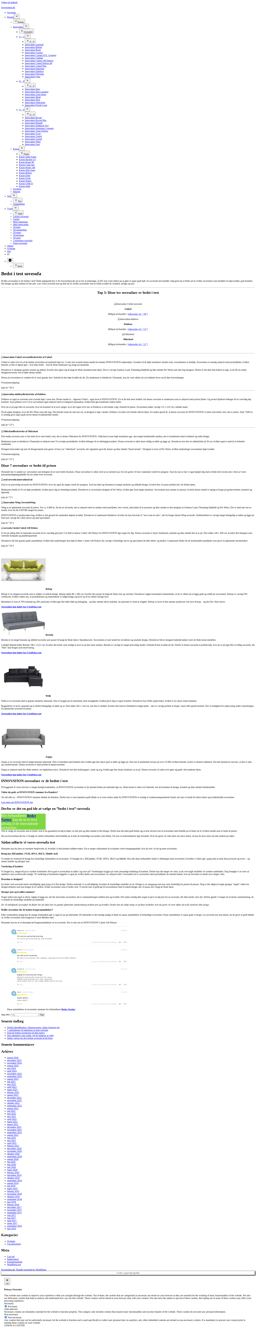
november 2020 (14, 1151)
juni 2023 (11, 1084)
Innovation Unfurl (33, 136)
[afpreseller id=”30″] (138, 314)
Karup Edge (24, 175)
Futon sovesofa (20, 243)
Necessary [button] (9, 1303)
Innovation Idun (32, 89)
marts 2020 (12, 1170)
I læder (16, 219)
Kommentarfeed (14, 1262)
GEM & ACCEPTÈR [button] (14, 1325)
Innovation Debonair (34, 68)
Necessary (12, 1306)
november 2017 (14, 1210)
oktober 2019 (13, 1178)
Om (9, 251)
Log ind (11, 1256)
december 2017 (14, 1207)
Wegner (16, 191)
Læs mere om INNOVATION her (17, 802)
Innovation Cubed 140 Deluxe (39, 60)
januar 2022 (12, 1124)
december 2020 (14, 1148)
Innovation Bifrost (33, 47)
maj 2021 (11, 1140)
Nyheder (11, 248)
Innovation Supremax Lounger (39, 128)
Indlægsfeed (13, 1259)
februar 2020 (13, 1172)
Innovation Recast (33, 117)
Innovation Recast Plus (35, 120)
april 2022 (12, 1119)
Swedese (17, 189)
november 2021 (14, 1130)
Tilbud (10, 246)
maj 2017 (11, 1218)
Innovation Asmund (34, 44)
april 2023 (12, 1087)
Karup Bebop (25, 173)
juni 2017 (11, 1215)
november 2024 (14, 1063)
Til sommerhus (20, 230)
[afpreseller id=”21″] (138, 344)
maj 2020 (11, 1167)
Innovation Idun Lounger (36, 92)
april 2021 (12, 1143)
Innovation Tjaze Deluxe (36, 131)
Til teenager (18, 235)
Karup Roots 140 (27, 167)
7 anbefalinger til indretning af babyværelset (27, 1030)
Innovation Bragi (33, 50)
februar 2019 (13, 1191)
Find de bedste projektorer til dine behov (26, 1033)
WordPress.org (14, 1264)
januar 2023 (12, 1095)
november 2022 (14, 1100)
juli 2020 (11, 1162)
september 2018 (14, 1199)
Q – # (21, 110)
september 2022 (14, 1105)
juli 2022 (11, 1111)
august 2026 (13, 1057)
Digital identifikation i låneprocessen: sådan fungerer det (33, 1027)
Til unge (17, 238)
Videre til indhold (9, 2)
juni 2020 (11, 1164)
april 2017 (12, 1220)
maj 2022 (11, 1116)
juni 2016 (11, 1228)
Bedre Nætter (68, 1009)
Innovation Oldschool (35, 102)
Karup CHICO (26, 183)
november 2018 (14, 1194)
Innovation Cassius (34, 52)
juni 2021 (11, 1138)
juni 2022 (11, 1113)
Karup (16, 149)
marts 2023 (12, 1089)
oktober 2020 (13, 1154)
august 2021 (13, 1135)
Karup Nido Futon (27, 157)
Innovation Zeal (32, 144)
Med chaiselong (20, 222)
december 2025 (14, 1060)
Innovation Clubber (34, 58)
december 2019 (14, 1175)
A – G (22, 36)
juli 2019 (11, 1186)
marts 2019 (12, 1188)
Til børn (16, 227)
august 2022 (13, 1108)
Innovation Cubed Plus (35, 66)
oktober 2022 (13, 1103)
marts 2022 (12, 1121)
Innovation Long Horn (35, 94)
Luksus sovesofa (21, 216)
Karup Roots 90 (26, 162)
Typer (10, 208)
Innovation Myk (32, 100)
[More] (10, 260)
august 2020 (13, 1159)
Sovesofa (11, 12)
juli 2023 (11, 1081)
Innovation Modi (33, 97)
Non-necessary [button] (11, 1314)
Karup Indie (24, 186)
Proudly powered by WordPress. (31, 1269)
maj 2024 (11, 1068)
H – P (21, 81)
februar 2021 (13, 1146)
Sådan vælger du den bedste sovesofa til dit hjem (30, 1038)
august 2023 (13, 1079)
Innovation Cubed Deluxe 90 (38, 63)
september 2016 (14, 1226)
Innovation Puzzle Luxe (36, 105)
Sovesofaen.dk (8, 7)
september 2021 (14, 1132)
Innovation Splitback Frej (37, 125)
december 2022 (14, 1097)
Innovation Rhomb (34, 123)
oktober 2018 (13, 1196)
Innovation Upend (33, 139)
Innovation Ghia (32, 76)
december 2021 (14, 1127)
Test (9, 196)
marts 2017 (12, 1223)
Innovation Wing (33, 141)
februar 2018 (13, 1204)
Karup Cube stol (26, 165)
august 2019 (13, 1183)
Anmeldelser (19, 204)
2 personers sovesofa (22, 240)
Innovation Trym (33, 133)
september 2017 (14, 1212)
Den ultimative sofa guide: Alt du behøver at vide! (30, 1035)
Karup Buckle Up (27, 159)
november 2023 (14, 1073)
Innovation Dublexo (34, 71)
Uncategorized (14, 1244)
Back (20, 266)
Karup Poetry (25, 181)
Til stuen (17, 232)
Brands (10, 17)
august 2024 (13, 1065)
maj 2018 (11, 1202)
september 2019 (14, 1180)
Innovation (18, 27)
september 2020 (14, 1156)
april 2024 (12, 1071)
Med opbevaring (20, 224)
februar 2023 (13, 1092)
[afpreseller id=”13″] (138, 329)
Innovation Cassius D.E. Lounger (40, 55)
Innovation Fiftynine (34, 74)
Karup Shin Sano (27, 170)
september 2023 (14, 1076)
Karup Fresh (25, 178)
